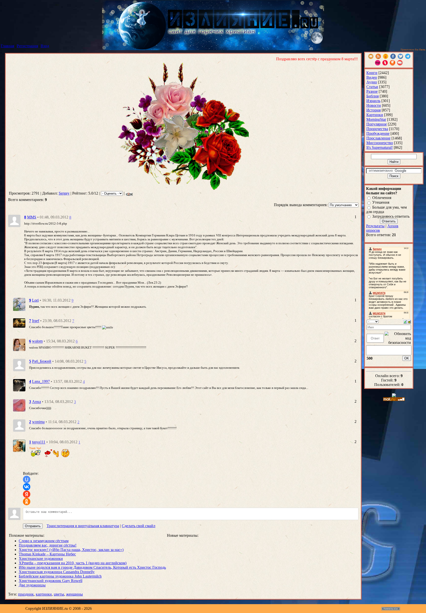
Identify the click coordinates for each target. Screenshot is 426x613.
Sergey (64, 193)
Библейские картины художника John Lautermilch (60, 576)
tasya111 (38, 442)
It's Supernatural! (379, 147)
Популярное (376, 124)
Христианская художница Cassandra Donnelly (57, 572)
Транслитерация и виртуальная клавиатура (83, 526)
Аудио (371, 82)
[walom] (19, 344)
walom (37, 341)
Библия (372, 96)
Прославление (378, 138)
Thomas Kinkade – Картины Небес (47, 554)
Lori (35, 300)
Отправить (33, 526)
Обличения (381, 198)
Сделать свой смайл (138, 526)
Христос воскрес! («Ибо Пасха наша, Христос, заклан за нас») (71, 550)
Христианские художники (41, 558)
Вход (45, 46)
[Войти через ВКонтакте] (26, 486)
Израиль (373, 101)
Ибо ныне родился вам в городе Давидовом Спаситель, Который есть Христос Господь (92, 567)
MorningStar (376, 119)
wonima (38, 422)
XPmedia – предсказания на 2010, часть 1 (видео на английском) (72, 563)
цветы (59, 594)
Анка (36, 402)
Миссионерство (379, 143)
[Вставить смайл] (409, 321)
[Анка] (19, 405)
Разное (372, 91)
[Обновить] (405, 321)
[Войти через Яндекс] (26, 494)
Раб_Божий (41, 361)
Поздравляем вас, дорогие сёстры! (47, 545)
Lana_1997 (41, 382)
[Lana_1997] (19, 385)
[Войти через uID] (26, 479)
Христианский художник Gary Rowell (50, 581)
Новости (373, 105)
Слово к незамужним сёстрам (44, 541)
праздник (26, 594)
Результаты (375, 226)
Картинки (374, 115)
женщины (74, 594)
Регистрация (27, 46)
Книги (371, 73)
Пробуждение (378, 133)
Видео (371, 77)
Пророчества (377, 129)
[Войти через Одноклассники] (26, 501)
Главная (7, 46)
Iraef (35, 321)
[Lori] (19, 304)
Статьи (372, 87)
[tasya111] (19, 445)
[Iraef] (19, 323)
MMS (31, 217)
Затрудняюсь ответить (390, 216)
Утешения (380, 202)
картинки (44, 594)
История (373, 110)
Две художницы (32, 585)
